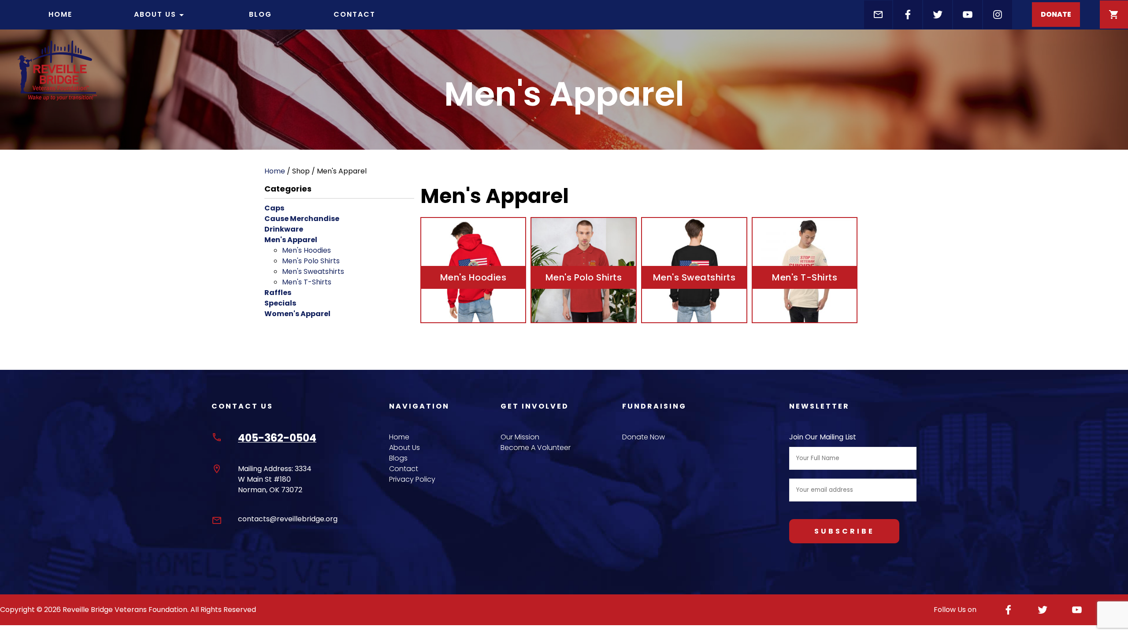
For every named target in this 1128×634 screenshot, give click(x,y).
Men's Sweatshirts (313, 271)
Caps (274, 208)
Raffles (277, 293)
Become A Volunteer (536, 447)
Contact (354, 14)
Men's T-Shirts (306, 282)
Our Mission (520, 437)
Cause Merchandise (301, 219)
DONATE (1056, 14)
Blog (260, 14)
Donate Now (643, 437)
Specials (280, 303)
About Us (160, 14)
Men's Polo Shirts (311, 261)
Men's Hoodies (306, 250)
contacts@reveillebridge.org (288, 519)
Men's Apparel (290, 240)
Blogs (398, 458)
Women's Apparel (297, 314)
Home (60, 14)
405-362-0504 (277, 438)
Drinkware (283, 229)
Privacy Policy (412, 479)
